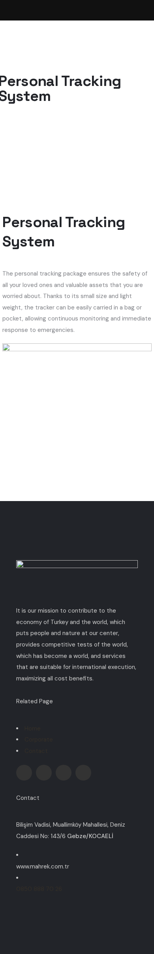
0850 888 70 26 (39, 889)
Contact (36, 751)
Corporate (38, 739)
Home (32, 728)
